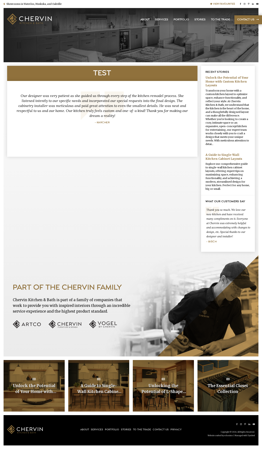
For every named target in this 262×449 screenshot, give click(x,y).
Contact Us (245, 19)
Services (161, 19)
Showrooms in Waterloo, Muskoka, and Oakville (33, 4)
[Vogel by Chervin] (103, 327)
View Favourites (223, 4)
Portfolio (181, 19)
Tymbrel (251, 435)
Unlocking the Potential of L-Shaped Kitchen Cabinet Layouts (163, 389)
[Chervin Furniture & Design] (68, 327)
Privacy (176, 429)
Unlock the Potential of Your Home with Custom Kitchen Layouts (227, 81)
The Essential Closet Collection (228, 388)
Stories (200, 19)
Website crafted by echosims (220, 435)
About (145, 19)
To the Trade (220, 19)
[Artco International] (30, 327)
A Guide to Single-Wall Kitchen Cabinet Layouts (224, 156)
